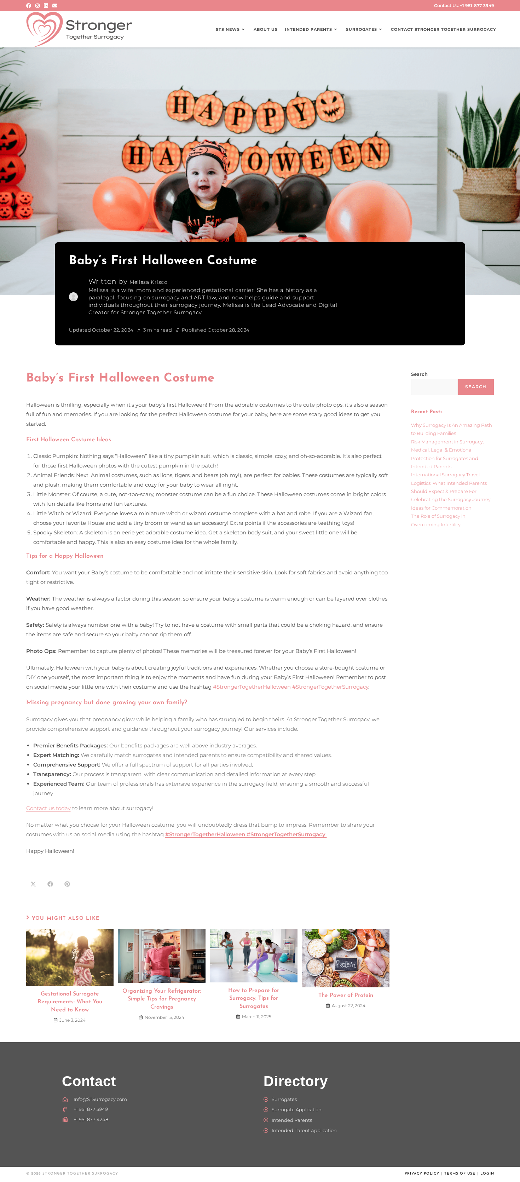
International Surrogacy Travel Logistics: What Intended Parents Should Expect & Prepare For (449, 483)
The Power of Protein (345, 995)
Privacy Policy (422, 1174)
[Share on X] (33, 884)
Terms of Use (459, 1174)
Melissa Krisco (148, 282)
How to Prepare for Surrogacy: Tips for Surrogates (253, 998)
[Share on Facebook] (50, 884)
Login (487, 1174)
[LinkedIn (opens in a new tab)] (46, 5)
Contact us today (48, 808)
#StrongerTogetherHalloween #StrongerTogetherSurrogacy (290, 686)
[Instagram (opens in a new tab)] (37, 5)
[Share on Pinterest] (67, 884)
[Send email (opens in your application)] (54, 5)
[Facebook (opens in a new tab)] (29, 5)
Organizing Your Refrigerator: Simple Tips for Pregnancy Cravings (161, 999)
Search (419, 374)
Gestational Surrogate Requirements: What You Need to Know (69, 1002)
